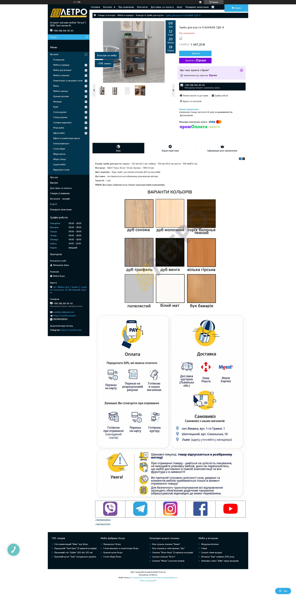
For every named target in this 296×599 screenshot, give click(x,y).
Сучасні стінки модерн (211, 552)
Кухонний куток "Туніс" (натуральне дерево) (75, 556)
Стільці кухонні (60, 117)
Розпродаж (58, 59)
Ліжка (56, 86)
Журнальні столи (61, 169)
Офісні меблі (59, 133)
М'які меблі (58, 128)
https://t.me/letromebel (64, 315)
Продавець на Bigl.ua (148, 575)
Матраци (57, 101)
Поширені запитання (197, 7)
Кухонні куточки (61, 96)
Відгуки (54, 182)
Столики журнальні (62, 122)
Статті (53, 204)
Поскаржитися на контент (142, 578)
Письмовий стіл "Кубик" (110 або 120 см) (73, 552)
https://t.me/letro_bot (71, 330)
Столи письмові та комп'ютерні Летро (121, 548)
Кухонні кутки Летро (113, 552)
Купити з (190, 60)
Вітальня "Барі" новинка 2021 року (217, 556)
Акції (179, 7)
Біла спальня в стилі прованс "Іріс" (168, 548)
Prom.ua (162, 572)
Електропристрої (61, 143)
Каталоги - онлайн (60, 198)
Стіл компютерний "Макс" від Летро (71, 544)
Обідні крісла (59, 154)
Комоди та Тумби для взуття (149, 15)
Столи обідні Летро (112, 556)
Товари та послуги (106, 15)
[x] (243, 159)
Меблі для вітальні (62, 70)
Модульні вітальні (210, 544)
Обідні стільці (59, 159)
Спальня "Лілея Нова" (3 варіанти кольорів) (172, 552)
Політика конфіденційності (165, 578)
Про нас (54, 177)
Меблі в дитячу (60, 91)
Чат (285, 591)
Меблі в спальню (61, 75)
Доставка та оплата (162, 7)
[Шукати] (86, 37)
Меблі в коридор (125, 15)
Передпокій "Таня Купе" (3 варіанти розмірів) (75, 548)
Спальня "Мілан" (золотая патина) (168, 561)
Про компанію (126, 7)
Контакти (142, 7)
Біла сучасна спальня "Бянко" (166, 544)
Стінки (204, 548)
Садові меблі (59, 164)
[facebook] (240, 159)
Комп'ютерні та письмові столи (67, 80)
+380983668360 (103, 520)
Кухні (55, 107)
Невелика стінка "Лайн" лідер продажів (220, 561)
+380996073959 (102, 524)
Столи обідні (59, 148)
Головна (95, 7)
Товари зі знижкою (60, 193)
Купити (196, 53)
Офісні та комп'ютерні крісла (66, 138)
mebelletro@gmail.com (63, 312)
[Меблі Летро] (68, 13)
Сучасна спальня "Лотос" (163, 556)
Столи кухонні (59, 112)
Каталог (107, 7)
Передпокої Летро (112, 544)
